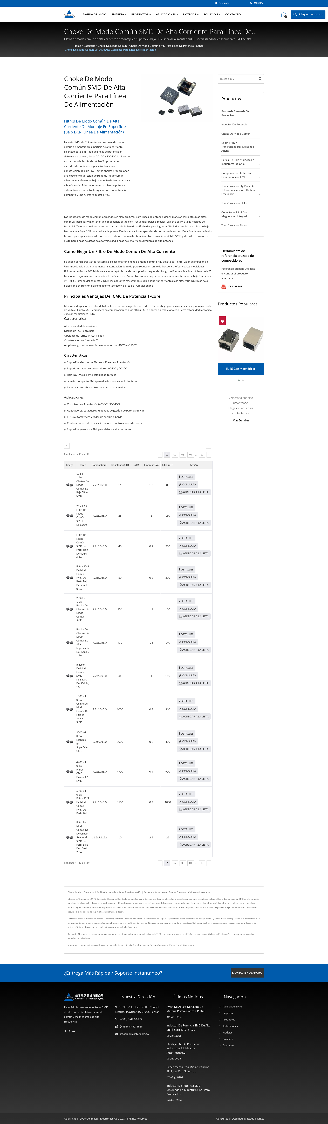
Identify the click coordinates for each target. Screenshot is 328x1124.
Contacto (233, 14)
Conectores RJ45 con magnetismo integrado (234, 214)
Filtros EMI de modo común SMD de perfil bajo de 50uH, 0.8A (82, 577)
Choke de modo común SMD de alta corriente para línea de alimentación (110, 49)
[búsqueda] (215, 3)
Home (77, 45)
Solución (211, 14)
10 (202, 455)
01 (167, 455)
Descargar (235, 286)
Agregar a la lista (195, 492)
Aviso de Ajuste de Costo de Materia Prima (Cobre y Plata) (185, 1009)
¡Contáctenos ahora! (247, 973)
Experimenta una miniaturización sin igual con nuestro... (188, 1069)
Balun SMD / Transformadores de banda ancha (237, 147)
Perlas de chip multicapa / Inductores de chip (237, 162)
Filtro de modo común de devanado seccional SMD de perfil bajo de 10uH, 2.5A (82, 837)
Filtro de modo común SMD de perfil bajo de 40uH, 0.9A (82, 546)
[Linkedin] (73, 1031)
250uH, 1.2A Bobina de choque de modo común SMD (82, 609)
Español (259, 3)
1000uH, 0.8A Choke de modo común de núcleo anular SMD (82, 709)
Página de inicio (94, 14)
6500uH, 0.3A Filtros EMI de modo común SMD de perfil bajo (82, 802)
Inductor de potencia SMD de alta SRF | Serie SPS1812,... (188, 1028)
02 (175, 455)
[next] (208, 446)
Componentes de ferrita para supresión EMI (236, 175)
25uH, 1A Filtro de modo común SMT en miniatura (81, 515)
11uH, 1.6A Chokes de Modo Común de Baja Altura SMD (82, 485)
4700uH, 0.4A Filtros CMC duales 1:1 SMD (82, 771)
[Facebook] (65, 1031)
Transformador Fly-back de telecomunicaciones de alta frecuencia (238, 190)
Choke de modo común (112, 45)
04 (190, 455)
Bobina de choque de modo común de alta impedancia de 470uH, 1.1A (82, 642)
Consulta (188, 484)
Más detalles (241, 420)
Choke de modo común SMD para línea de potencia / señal (166, 45)
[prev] (67, 446)
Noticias (190, 14)
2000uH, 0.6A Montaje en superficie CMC (81, 742)
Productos (140, 14)
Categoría (89, 45)
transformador (159, 945)
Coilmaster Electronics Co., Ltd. (105, 1118)
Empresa (118, 14)
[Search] (260, 79)
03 (182, 455)
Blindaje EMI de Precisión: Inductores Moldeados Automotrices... (183, 1048)
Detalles (186, 477)
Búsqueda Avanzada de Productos (235, 113)
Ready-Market (255, 1118)
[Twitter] (69, 1031)
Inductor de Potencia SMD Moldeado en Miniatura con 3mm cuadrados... (188, 1090)
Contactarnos (189, 945)
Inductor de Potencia (234, 124)
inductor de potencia (122, 945)
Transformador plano (234, 225)
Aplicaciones (166, 14)
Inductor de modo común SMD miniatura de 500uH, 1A (82, 676)
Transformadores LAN (234, 203)
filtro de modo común (142, 945)
